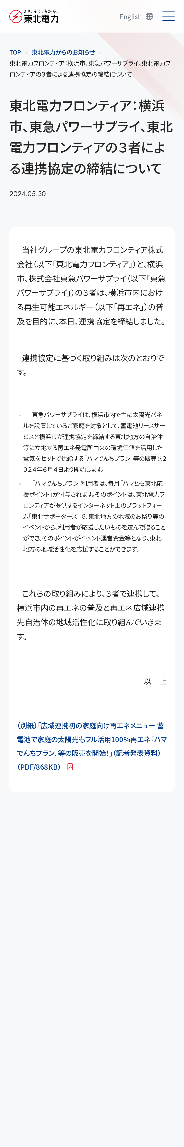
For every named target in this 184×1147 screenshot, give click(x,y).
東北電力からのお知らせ (63, 52)
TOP (15, 52)
